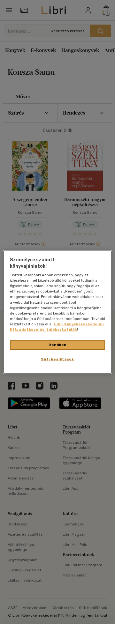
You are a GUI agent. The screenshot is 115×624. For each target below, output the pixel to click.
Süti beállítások (57, 359)
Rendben (57, 345)
